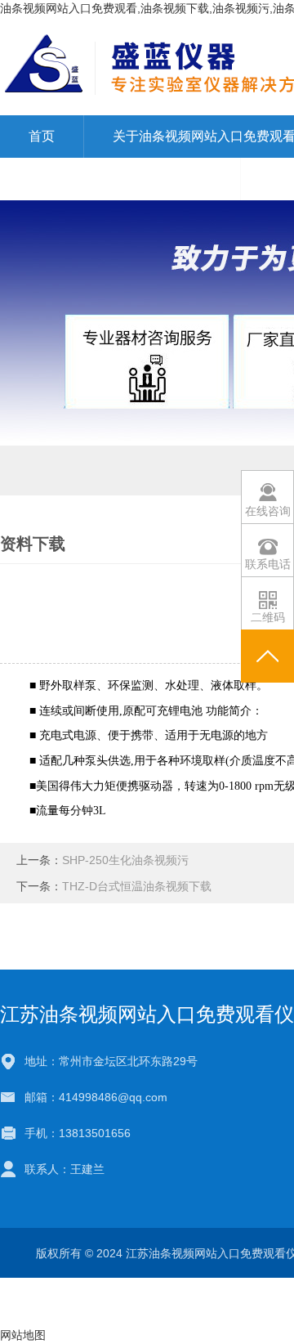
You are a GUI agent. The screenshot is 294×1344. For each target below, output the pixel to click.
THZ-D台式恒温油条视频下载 (137, 886)
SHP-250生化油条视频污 (125, 860)
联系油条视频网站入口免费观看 (120, 179)
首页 (42, 136)
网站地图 (23, 1335)
